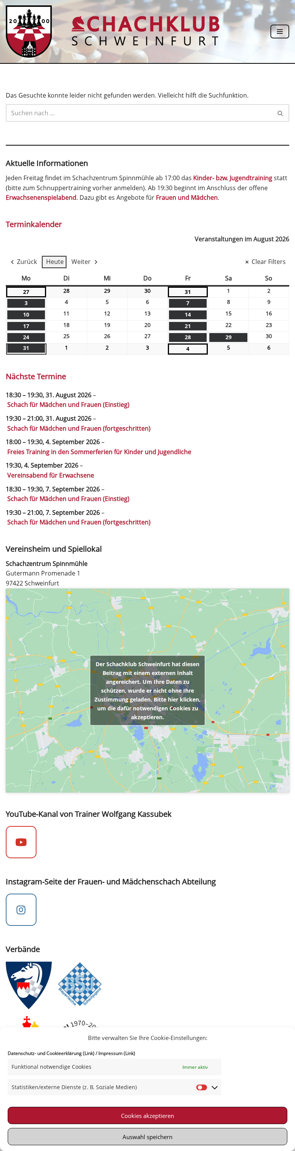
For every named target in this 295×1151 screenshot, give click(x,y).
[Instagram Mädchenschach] (21, 910)
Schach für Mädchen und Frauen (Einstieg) (68, 404)
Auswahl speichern (147, 1137)
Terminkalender (34, 224)
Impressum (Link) (116, 1053)
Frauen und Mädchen (187, 197)
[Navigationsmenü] (279, 31)
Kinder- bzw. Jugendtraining (232, 178)
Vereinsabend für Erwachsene (50, 475)
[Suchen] (280, 113)
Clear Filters (269, 261)
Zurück (27, 261)
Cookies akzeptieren (147, 1115)
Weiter (81, 261)
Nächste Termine (36, 376)
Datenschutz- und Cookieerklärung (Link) (51, 1053)
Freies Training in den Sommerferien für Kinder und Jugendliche (99, 452)
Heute (55, 261)
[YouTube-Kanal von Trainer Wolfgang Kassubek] (21, 842)
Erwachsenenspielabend (41, 197)
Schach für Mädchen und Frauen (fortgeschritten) (79, 428)
